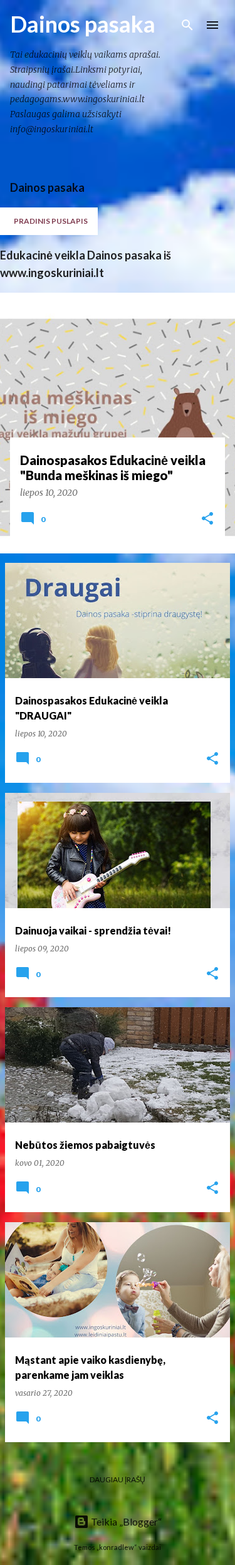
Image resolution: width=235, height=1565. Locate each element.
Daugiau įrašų (117, 1479)
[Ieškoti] (187, 25)
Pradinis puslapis (51, 221)
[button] (207, 519)
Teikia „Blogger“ (125, 1521)
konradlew (116, 1547)
